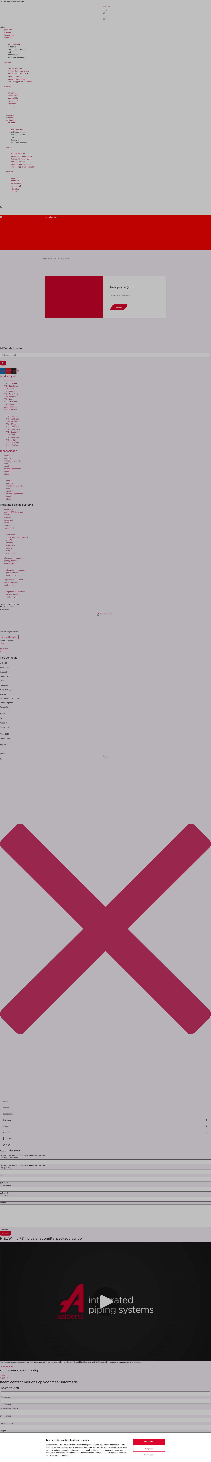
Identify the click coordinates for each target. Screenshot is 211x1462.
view (2, 643)
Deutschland (5, 676)
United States (5, 739)
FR (14, 668)
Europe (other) (5, 707)
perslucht (8, 471)
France (2, 681)
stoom (6, 474)
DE (12, 698)
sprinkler (7, 466)
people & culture (14, 95)
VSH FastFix (9, 381)
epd (9, 52)
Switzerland (4, 698)
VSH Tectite (9, 404)
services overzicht (15, 68)
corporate (3, 745)
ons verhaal (12, 93)
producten (8, 30)
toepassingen (9, 35)
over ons (7, 86)
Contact (11, 106)
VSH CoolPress (10, 383)
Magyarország (5, 689)
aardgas (7, 458)
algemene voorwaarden (13, 558)
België (2, 668)
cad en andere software (17, 49)
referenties (12, 104)
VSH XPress (9, 389)
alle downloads (14, 44)
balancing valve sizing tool (18, 79)
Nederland (4, 685)
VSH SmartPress (11, 386)
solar (6, 463)
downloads (8, 38)
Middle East (4, 727)
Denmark (3, 672)
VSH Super (8, 399)
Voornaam (5, 1397)
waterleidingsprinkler (12, 469)
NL (8, 668)
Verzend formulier (9, 637)
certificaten (12, 47)
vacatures (12, 101)
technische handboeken (17, 57)
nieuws (7, 523)
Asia (2, 718)
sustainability (13, 98)
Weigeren (149, 1449)
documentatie (13, 55)
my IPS (7, 515)
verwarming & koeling (12, 461)
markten (7, 32)
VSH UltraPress (10, 402)
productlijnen (8, 376)
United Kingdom (6, 703)
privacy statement (11, 561)
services (7, 62)
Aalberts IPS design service (18, 71)
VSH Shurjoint (10, 396)
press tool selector (15, 76)
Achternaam (6, 1404)
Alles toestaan (149, 1442)
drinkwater (8, 456)
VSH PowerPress (11, 394)
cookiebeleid (9, 563)
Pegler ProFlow (10, 410)
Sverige (3, 694)
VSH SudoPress (10, 391)
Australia (3, 723)
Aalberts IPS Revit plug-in (18, 74)
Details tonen (149, 1455)
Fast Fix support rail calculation (20, 82)
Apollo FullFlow (10, 407)
